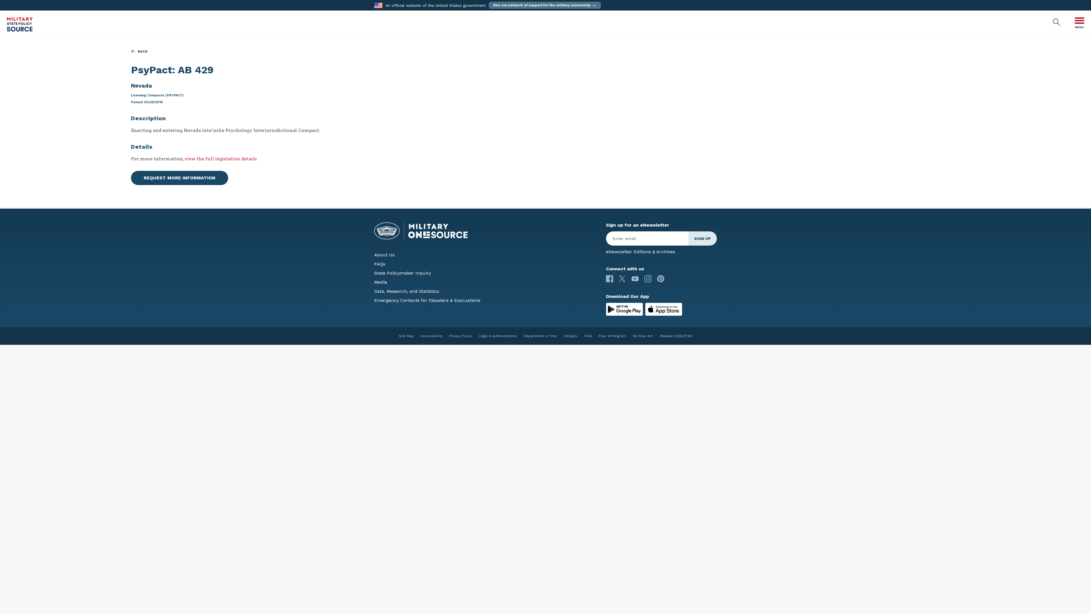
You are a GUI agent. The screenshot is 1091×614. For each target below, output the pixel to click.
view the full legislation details (220, 158)
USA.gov (570, 336)
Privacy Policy (460, 336)
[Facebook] (609, 278)
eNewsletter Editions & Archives (640, 251)
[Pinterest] (660, 278)
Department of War (540, 336)
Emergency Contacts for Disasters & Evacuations (427, 300)
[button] (545, 5)
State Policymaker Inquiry (402, 273)
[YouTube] (635, 278)
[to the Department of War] (378, 5)
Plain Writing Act (612, 336)
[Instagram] (647, 278)
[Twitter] (622, 278)
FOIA (588, 336)
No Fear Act (643, 336)
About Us (384, 255)
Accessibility (431, 336)
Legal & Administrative (498, 336)
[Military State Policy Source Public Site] (20, 30)
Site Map (406, 336)
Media (380, 282)
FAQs (379, 264)
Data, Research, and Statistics (406, 291)
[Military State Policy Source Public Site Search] (1057, 22)
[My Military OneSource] (624, 309)
